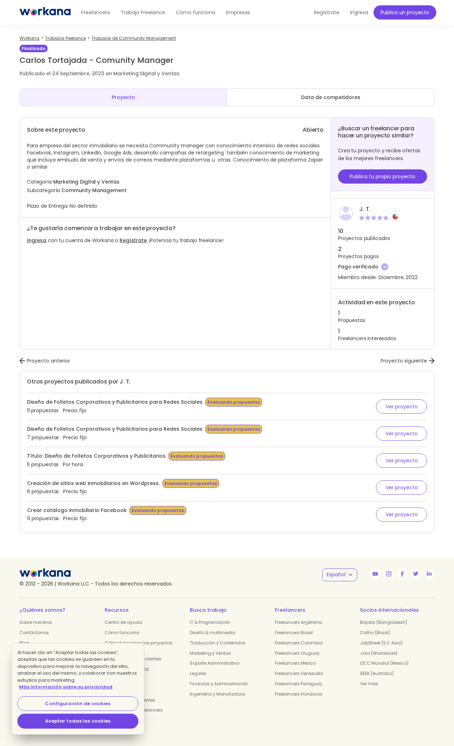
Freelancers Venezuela (299, 673)
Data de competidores (330, 97)
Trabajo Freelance (143, 12)
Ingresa (36, 240)
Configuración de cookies (77, 703)
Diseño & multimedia (212, 633)
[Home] (45, 12)
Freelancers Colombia (299, 643)
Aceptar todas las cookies (77, 721)
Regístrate (133, 240)
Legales (198, 673)
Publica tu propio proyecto (382, 176)
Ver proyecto (402, 406)
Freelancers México (295, 663)
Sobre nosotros (36, 622)
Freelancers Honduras (298, 694)
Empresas (238, 12)
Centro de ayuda (123, 622)
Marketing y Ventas (210, 653)
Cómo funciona (195, 12)
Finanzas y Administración (219, 684)
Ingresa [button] (359, 12)
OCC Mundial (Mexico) (384, 663)
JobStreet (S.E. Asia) (381, 643)
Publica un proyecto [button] (405, 12)
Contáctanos (34, 633)
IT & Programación (210, 622)
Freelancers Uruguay (297, 653)
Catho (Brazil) (375, 633)
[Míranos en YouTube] (375, 573)
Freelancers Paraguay (298, 684)
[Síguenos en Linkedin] (429, 573)
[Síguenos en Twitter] (415, 573)
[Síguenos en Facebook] (402, 573)
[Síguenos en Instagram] (388, 573)
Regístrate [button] (326, 12)
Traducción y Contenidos (217, 643)
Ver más (369, 684)
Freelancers (95, 12)
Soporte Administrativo (214, 663)
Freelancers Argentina (298, 622)
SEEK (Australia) (377, 673)
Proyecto (123, 97)
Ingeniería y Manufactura (217, 694)
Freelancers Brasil (294, 633)
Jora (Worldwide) (379, 653)
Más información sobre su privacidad (65, 687)
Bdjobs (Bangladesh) (383, 622)
